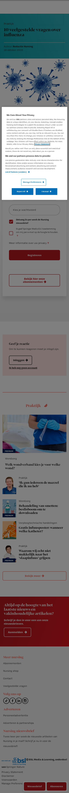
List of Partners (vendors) (16, 172)
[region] (34, 153)
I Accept (45, 191)
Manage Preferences (32, 182)
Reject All (21, 191)
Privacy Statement (42, 144)
